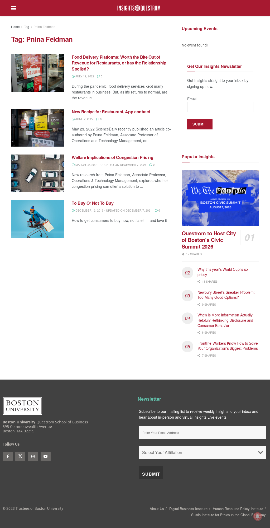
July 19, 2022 (84, 76)
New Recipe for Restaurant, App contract (111, 112)
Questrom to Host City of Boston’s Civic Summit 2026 (209, 239)
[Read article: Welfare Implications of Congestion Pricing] (37, 173)
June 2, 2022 (84, 119)
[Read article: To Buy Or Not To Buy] (37, 219)
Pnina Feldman (44, 26)
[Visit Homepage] (139, 8)
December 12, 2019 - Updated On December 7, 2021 (113, 210)
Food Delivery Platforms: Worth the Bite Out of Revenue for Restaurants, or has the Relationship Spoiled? (119, 63)
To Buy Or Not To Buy (93, 203)
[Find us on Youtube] (46, 456)
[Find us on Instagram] (33, 456)
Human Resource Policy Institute (238, 508)
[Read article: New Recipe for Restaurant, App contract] (37, 128)
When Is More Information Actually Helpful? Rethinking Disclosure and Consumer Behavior (225, 320)
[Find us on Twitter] (20, 456)
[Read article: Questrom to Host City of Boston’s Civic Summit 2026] (220, 198)
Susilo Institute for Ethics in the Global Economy (228, 514)
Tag (26, 26)
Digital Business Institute (188, 508)
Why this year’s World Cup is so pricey (222, 272)
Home (15, 26)
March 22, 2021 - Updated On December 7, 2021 (110, 164)
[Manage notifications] (257, 516)
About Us (157, 508)
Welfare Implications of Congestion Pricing (112, 157)
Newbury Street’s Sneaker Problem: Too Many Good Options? (226, 294)
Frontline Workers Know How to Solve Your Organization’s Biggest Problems (228, 345)
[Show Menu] (13, 8)
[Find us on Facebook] (8, 456)
